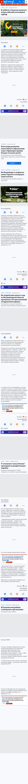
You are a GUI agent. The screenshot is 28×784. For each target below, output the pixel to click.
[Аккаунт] (26, 1)
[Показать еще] (23, 46)
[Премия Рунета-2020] (13, 1)
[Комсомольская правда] (8, 2)
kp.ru (26, 98)
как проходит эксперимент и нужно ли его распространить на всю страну (13, 406)
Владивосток (3, 142)
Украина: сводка (23, 4)
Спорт (7, 7)
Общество (4, 409)
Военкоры (15, 4)
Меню (1, 1)
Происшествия (8, 168)
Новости (3, 4)
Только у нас (9, 4)
